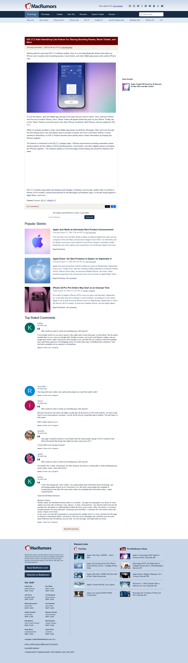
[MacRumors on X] (142, 6)
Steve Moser (29, 629)
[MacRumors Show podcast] (130, 6)
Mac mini (30, 20)
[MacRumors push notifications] (154, 6)
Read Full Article (59, 249)
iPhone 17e (150, 20)
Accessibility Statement (32, 648)
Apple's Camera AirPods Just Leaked (100, 585)
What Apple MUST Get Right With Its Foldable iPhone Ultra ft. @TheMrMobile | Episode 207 (148, 566)
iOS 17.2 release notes (62, 143)
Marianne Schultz (51, 612)
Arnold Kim (28, 586)
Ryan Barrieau (50, 621)
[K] (30, 332)
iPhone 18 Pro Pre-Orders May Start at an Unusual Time (81, 288)
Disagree (55, 347)
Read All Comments (71, 529)
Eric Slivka (48, 586)
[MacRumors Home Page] (41, 6)
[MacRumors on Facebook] (138, 6)
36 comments (72, 307)
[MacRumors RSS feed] (158, 6)
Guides (60, 14)
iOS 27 (86, 20)
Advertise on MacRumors (38, 575)
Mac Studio (44, 20)
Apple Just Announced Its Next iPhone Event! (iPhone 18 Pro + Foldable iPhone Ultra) (102, 566)
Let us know (118, 6)
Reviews (83, 14)
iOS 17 (43, 200)
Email (26, 590)
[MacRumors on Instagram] (134, 6)
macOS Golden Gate (116, 20)
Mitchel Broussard (31, 603)
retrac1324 (41, 387)
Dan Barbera (29, 621)
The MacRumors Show (137, 549)
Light (67, 652)
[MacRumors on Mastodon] (146, 6)
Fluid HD (58, 652)
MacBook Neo (135, 20)
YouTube (82, 549)
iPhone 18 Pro (59, 20)
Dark (72, 652)
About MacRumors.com (37, 568)
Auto (63, 652)
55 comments (72, 278)
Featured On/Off (30, 652)
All (161, 20)
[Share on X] (107, 206)
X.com (31, 590)
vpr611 (40, 454)
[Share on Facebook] (113, 206)
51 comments (33, 206)
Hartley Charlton (89, 291)
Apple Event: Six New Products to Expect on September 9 (82, 259)
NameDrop (86, 53)
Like (49, 347)
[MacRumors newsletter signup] (162, 6)
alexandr (40, 431)
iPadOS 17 (51, 200)
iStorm (40, 401)
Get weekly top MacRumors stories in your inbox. (71, 213)
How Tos (71, 14)
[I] (30, 410)
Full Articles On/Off (43, 652)
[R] (30, 395)
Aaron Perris (49, 629)
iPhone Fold (74, 20)
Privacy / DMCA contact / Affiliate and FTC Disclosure (41, 644)
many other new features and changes (57, 190)
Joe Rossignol (67, 47)
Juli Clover (28, 595)
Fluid (52, 652)
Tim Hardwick (50, 603)
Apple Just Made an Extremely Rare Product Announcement (83, 229)
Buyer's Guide (98, 14)
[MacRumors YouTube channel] (150, 6)
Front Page (31, 14)
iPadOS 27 (99, 20)
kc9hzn (40, 323)
